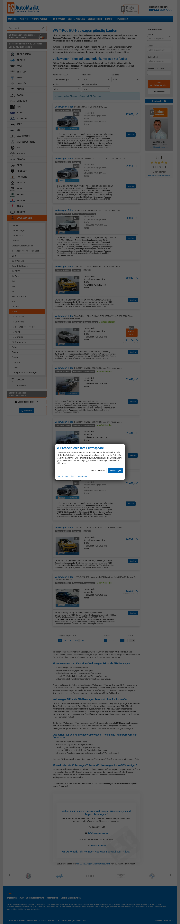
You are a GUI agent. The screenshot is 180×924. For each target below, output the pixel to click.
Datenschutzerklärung (66, 476)
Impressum (83, 476)
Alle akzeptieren (98, 470)
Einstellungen (115, 470)
